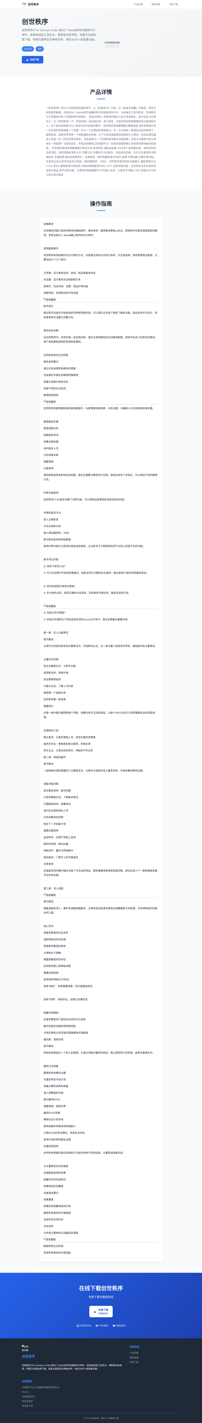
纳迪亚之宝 (27, 1405)
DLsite (25, 1391)
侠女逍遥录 (27, 1401)
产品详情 (138, 4)
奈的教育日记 (28, 1396)
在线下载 (173, 4)
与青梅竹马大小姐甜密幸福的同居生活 (40, 1387)
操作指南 (156, 4)
